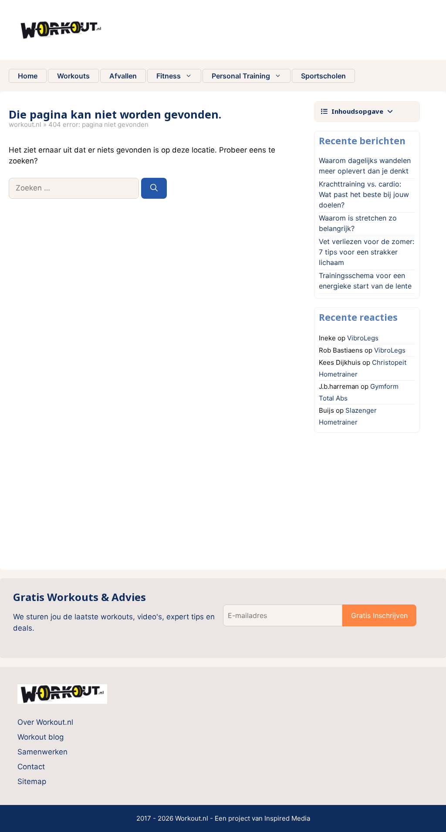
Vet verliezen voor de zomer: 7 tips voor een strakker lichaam (366, 252)
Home (27, 75)
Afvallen (123, 75)
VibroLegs (362, 338)
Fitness (168, 75)
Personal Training (241, 75)
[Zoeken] (154, 188)
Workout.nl (25, 124)
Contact (31, 766)
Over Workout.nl (45, 722)
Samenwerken (42, 751)
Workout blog (40, 737)
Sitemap (31, 781)
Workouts (73, 75)
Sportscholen (323, 75)
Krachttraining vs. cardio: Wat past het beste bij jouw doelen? (364, 194)
